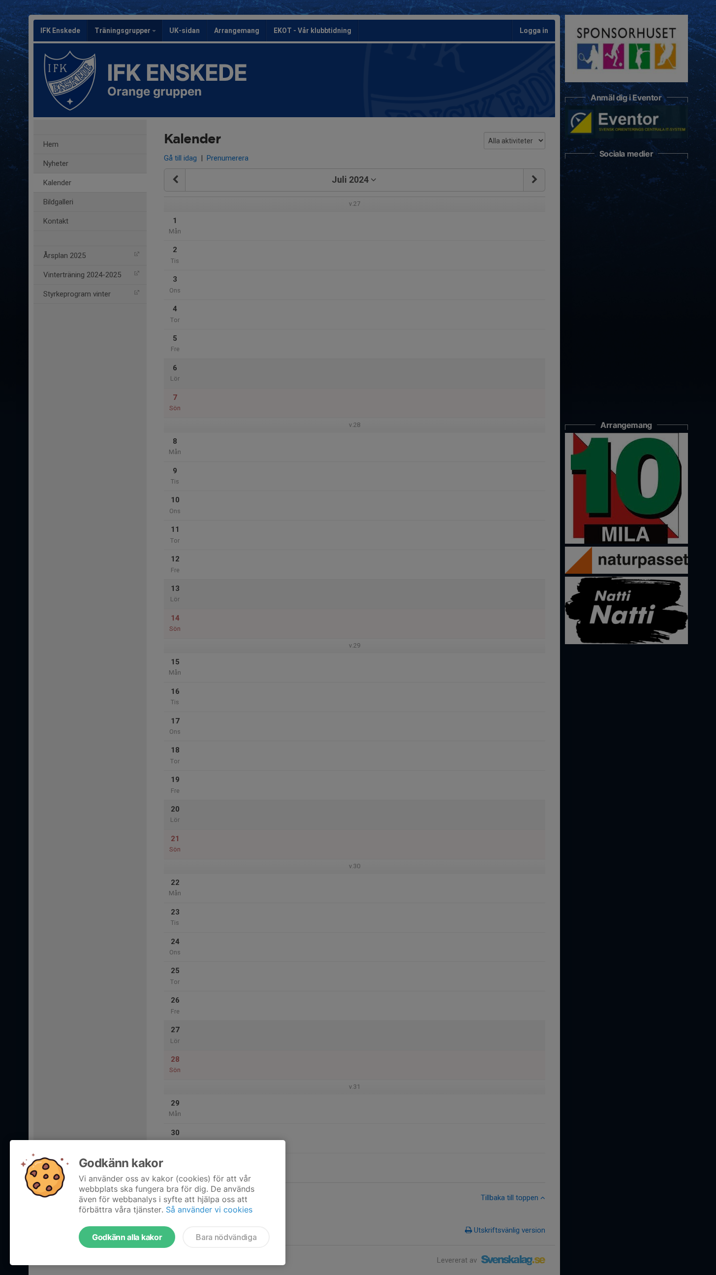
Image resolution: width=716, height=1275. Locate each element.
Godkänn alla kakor (127, 1237)
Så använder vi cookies (209, 1209)
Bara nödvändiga (226, 1237)
